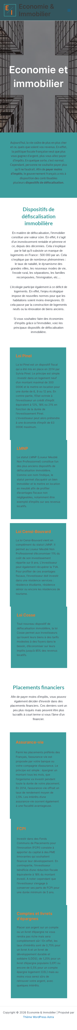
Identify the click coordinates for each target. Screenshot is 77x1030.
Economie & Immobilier (36, 10)
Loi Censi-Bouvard (33, 531)
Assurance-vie (30, 742)
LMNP (22, 448)
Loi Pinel (24, 356)
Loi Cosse (26, 615)
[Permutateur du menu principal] (69, 10)
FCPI (21, 828)
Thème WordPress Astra (38, 1017)
